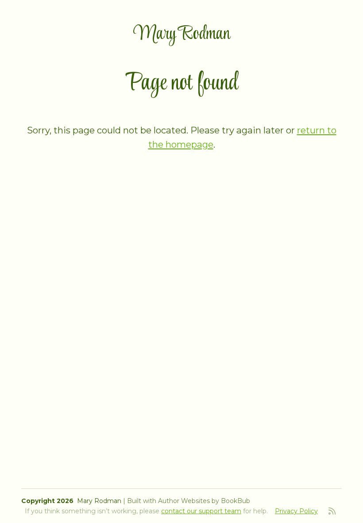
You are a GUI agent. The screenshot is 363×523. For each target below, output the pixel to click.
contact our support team (201, 511)
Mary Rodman (181, 34)
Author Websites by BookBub (204, 501)
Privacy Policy (296, 511)
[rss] (332, 511)
